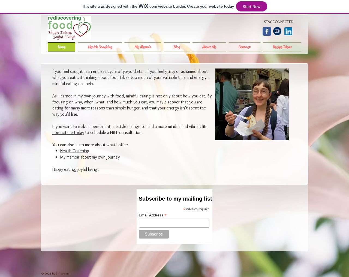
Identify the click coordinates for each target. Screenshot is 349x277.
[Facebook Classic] (267, 31)
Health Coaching (74, 150)
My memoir (69, 157)
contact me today (68, 132)
